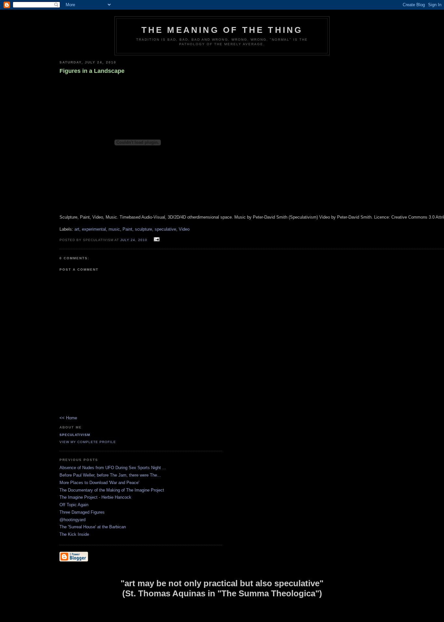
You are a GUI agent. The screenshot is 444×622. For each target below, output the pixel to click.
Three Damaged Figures (82, 512)
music (114, 229)
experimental (94, 229)
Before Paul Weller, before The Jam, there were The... (110, 475)
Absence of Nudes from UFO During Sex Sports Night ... (112, 467)
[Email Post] (155, 239)
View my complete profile (87, 442)
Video (184, 229)
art (76, 229)
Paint (127, 229)
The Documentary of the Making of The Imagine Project (111, 490)
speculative (165, 229)
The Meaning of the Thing (222, 30)
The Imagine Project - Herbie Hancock (95, 497)
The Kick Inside (74, 534)
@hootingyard (72, 519)
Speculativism (74, 435)
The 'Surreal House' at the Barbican (92, 526)
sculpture (143, 229)
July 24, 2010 (133, 240)
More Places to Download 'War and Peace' (99, 482)
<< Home (68, 417)
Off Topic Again (73, 504)
